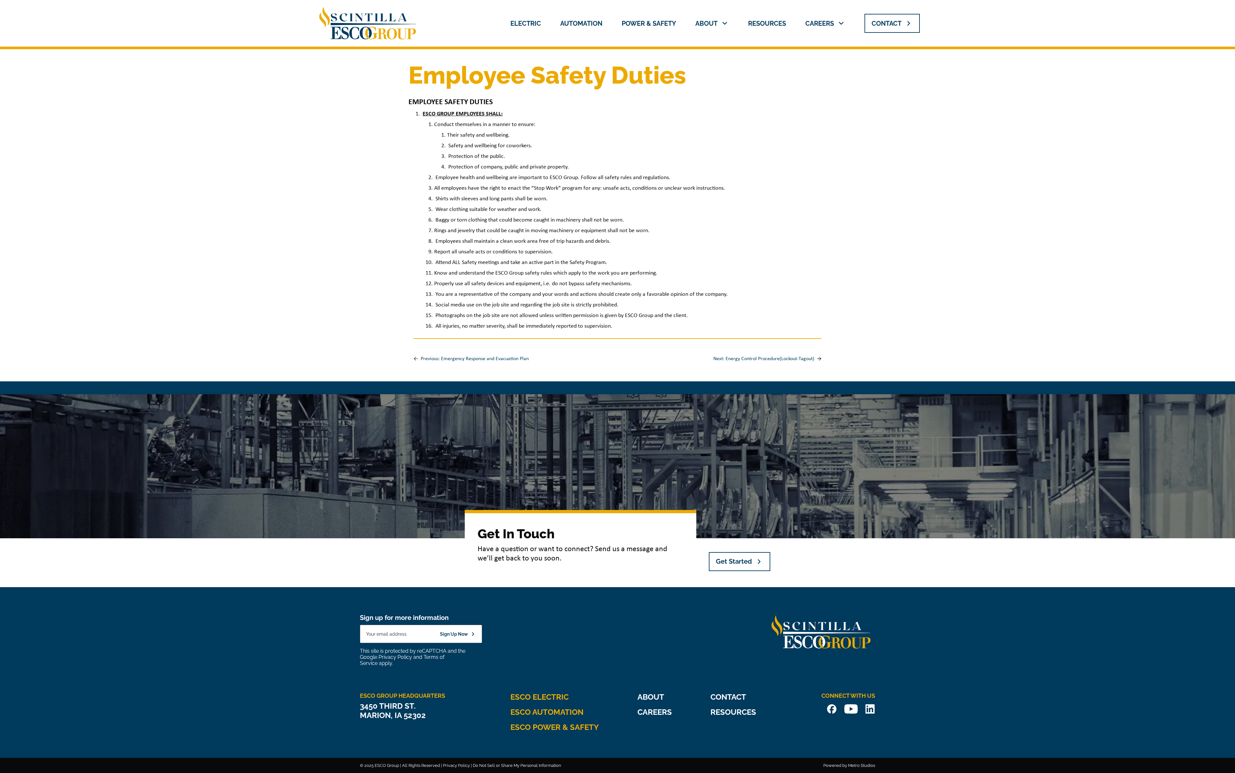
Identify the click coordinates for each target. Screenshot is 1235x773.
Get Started (734, 561)
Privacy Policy (395, 657)
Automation (581, 23)
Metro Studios (861, 765)
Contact (728, 697)
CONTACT (886, 23)
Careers (819, 23)
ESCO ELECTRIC (539, 697)
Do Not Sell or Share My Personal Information (517, 765)
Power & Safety (649, 23)
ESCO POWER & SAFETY (554, 727)
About (706, 23)
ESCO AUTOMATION (546, 712)
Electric (525, 23)
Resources (767, 23)
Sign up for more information (404, 618)
